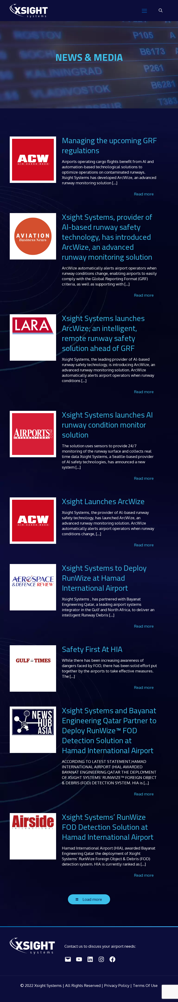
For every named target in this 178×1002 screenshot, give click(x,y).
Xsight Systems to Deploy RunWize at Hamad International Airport (104, 578)
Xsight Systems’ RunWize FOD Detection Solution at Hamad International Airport (107, 827)
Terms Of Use (145, 985)
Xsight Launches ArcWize (103, 501)
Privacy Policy (117, 985)
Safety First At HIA (92, 649)
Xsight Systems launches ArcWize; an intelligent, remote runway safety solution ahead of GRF (103, 333)
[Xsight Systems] (29, 10)
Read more (144, 193)
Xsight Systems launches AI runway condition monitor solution (107, 425)
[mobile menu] (144, 10)
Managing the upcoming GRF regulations (109, 145)
